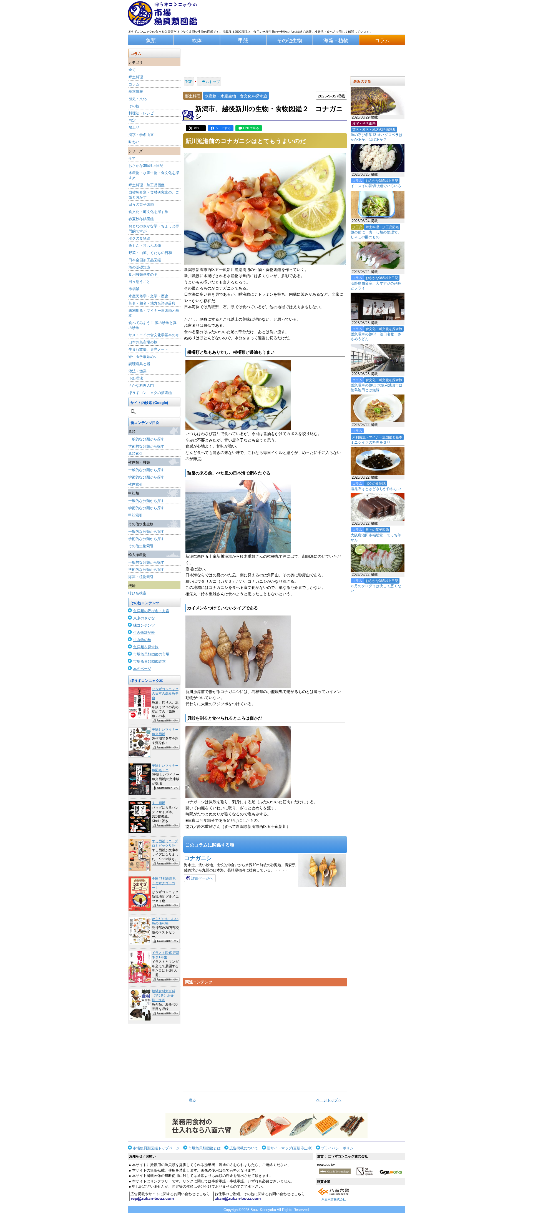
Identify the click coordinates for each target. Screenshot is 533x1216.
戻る (192, 1100)
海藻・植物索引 (141, 577)
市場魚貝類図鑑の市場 (151, 654)
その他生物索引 (141, 546)
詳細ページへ (202, 878)
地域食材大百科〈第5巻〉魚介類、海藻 (163, 995)
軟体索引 (135, 484)
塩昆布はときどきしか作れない (376, 489)
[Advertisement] (265, 1037)
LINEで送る (251, 128)
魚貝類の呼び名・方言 (151, 611)
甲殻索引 (135, 515)
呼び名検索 (137, 593)
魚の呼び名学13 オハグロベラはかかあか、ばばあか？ (377, 137)
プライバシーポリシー (339, 1148)
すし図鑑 (158, 803)
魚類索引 (135, 453)
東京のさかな (144, 618)
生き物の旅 (142, 640)
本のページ (142, 669)
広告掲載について (243, 1148)
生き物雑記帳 (144, 632)
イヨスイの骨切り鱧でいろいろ (376, 186)
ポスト (198, 128)
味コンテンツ (144, 625)
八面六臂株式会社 (333, 1199)
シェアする (223, 128)
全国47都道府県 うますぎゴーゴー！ (164, 883)
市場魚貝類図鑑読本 (149, 661)
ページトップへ (328, 1100)
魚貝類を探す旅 (146, 647)
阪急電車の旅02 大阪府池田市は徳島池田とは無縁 (377, 387)
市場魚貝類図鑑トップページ (156, 1148)
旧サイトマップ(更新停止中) (289, 1148)
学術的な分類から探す (146, 446)
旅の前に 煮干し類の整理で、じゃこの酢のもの (376, 234)
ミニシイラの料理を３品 (370, 442)
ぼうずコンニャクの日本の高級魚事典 (165, 693)
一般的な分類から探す (146, 439)
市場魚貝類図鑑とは (204, 1148)
